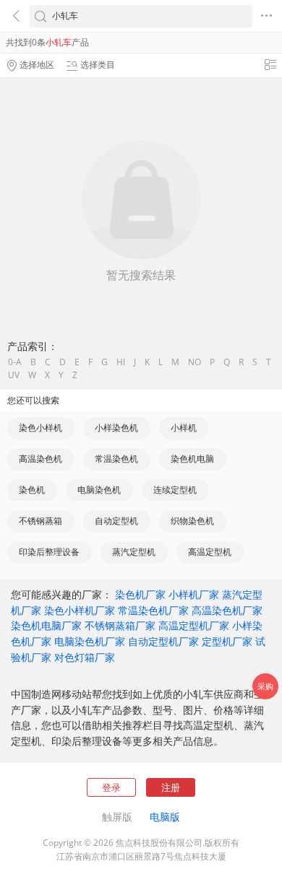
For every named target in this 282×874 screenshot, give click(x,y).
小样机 (184, 427)
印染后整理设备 (49, 552)
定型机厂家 (227, 641)
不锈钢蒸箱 (40, 521)
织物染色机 (192, 521)
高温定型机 (209, 552)
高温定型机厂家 (193, 625)
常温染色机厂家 (153, 610)
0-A (15, 362)
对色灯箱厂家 (84, 657)
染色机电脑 (192, 459)
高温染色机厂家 (227, 610)
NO (194, 362)
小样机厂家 (193, 594)
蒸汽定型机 (133, 552)
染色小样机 (40, 427)
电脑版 (165, 816)
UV (14, 375)
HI (120, 362)
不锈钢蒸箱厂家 (120, 625)
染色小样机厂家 (79, 610)
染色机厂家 (140, 594)
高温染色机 (40, 459)
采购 (265, 686)
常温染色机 (116, 459)
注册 (170, 787)
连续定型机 (175, 490)
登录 (111, 787)
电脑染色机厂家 (89, 641)
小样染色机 (116, 427)
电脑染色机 (99, 490)
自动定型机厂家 (163, 641)
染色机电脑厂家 (46, 625)
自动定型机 (116, 521)
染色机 (32, 490)
